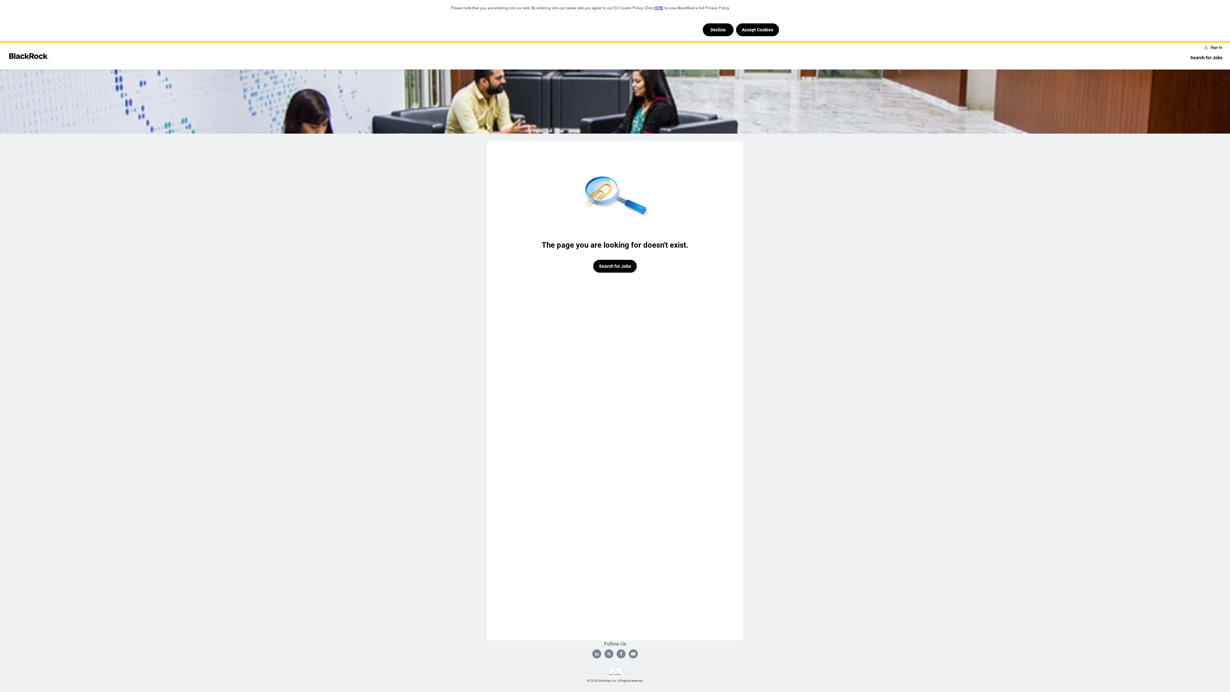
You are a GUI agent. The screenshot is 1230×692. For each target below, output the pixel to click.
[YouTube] (633, 653)
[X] (608, 653)
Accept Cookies (757, 29)
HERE (658, 8)
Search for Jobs (1206, 57)
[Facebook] (621, 653)
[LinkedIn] (596, 653)
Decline (718, 29)
